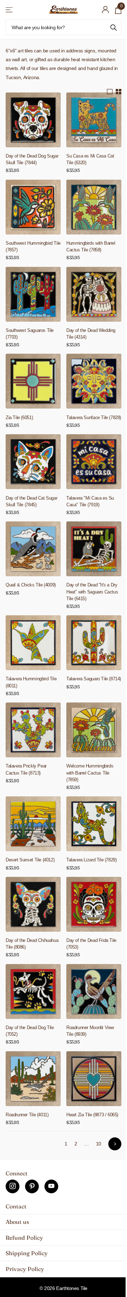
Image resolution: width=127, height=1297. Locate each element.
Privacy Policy (25, 1268)
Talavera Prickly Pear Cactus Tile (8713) (26, 769)
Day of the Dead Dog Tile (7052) (30, 1031)
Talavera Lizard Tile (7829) (91, 859)
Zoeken (113, 27)
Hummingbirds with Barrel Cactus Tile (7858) (90, 246)
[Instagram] (12, 1186)
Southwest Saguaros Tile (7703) (30, 334)
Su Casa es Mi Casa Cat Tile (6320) (90, 159)
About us (17, 1221)
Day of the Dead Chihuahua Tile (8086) (32, 944)
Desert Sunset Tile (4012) (30, 859)
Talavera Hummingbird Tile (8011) (31, 682)
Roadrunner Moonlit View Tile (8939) (90, 1031)
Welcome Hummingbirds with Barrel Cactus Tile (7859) (89, 772)
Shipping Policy (27, 1253)
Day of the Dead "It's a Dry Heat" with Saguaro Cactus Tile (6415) (92, 591)
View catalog (10, 10)
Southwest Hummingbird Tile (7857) (33, 246)
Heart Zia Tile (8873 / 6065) (92, 1114)
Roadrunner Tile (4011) (27, 1114)
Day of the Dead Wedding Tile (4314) (90, 334)
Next (114, 1143)
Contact (16, 1206)
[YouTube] (51, 1186)
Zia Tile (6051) (19, 417)
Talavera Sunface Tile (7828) (93, 417)
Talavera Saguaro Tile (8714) (93, 678)
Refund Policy (24, 1237)
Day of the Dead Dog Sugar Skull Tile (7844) (32, 159)
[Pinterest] (32, 1186)
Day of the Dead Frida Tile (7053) (91, 944)
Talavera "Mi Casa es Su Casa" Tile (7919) (90, 501)
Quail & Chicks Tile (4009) (31, 584)
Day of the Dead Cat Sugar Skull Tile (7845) (31, 501)
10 (98, 1144)
